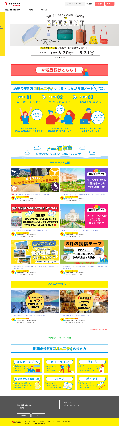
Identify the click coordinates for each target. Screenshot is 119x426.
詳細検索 (89, 4)
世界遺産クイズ (76, 200)
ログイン (110, 4)
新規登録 (99, 4)
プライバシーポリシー (30, 421)
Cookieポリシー (67, 421)
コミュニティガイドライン (53, 421)
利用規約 (41, 421)
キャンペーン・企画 (28, 200)
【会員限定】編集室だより (12, 10)
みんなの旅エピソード (28, 322)
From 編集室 (29, 10)
